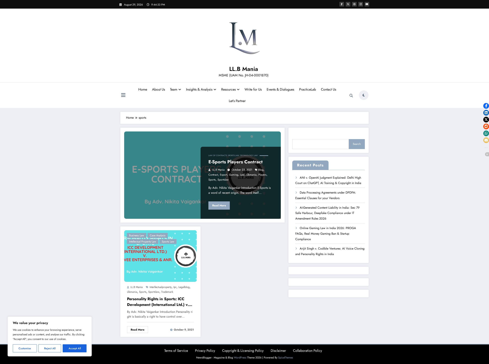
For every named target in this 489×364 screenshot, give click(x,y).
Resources (228, 89)
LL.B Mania (243, 69)
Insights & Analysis (199, 89)
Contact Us (328, 89)
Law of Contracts (217, 155)
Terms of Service (176, 350)
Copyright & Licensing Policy (243, 350)
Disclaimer (278, 350)
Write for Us (253, 89)
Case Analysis (157, 235)
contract (213, 175)
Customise (25, 348)
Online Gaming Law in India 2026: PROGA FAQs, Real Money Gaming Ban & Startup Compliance (325, 233)
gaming (233, 175)
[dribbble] (354, 4)
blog (260, 170)
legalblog (183, 287)
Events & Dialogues (280, 89)
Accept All (75, 348)
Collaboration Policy (307, 350)
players (262, 175)
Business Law (136, 235)
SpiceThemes (285, 357)
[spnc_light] (363, 95)
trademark (167, 292)
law (242, 175)
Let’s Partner (237, 100)
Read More (219, 205)
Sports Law (233, 155)
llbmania (251, 175)
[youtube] (367, 4)
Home (142, 89)
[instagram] (360, 4)
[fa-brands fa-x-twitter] (348, 4)
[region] (50, 336)
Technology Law (249, 155)
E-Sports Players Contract (235, 161)
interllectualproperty (161, 287)
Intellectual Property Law (142, 241)
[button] (486, 106)
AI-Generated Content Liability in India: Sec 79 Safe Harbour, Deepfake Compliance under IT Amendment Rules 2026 (327, 213)
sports (212, 180)
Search (357, 144)
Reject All (49, 348)
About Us (158, 89)
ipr (174, 287)
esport (223, 175)
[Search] (351, 96)
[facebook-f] (341, 4)
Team (173, 89)
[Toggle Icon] (123, 95)
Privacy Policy (205, 350)
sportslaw (223, 180)
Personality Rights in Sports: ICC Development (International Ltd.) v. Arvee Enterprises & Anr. (158, 302)
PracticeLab (307, 89)
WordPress (240, 357)
